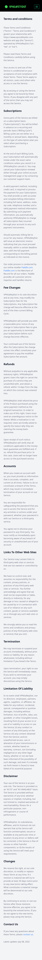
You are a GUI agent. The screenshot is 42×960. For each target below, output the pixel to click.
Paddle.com (27, 267)
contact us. (28, 934)
